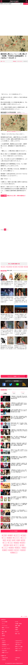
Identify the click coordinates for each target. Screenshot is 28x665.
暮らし (3, 633)
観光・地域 (4, 631)
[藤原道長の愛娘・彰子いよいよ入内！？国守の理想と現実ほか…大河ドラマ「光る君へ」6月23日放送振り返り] (7, 309)
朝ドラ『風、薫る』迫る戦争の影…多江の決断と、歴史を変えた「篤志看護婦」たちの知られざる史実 (19, 437)
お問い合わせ (18, 644)
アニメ (4, 537)
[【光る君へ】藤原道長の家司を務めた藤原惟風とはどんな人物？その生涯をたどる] (7, 277)
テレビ (5, 542)
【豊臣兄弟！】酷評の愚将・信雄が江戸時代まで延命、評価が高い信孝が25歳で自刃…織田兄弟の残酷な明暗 (19, 444)
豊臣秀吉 (12, 547)
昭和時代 (11, 550)
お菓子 (9, 540)
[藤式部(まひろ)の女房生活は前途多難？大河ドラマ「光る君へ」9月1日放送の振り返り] (20, 341)
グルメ (3, 629)
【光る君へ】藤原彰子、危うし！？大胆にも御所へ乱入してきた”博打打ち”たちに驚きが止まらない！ (20, 317)
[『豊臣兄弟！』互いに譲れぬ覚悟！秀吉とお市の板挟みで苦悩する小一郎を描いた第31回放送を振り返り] (5, 493)
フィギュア (5, 547)
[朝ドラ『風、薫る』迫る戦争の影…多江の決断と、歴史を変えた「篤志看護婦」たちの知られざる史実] (5, 439)
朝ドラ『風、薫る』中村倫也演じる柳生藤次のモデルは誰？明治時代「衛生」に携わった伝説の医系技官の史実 (19, 417)
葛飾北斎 (23, 550)
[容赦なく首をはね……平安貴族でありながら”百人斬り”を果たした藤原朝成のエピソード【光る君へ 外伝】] (20, 277)
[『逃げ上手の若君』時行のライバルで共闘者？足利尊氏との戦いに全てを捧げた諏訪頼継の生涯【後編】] (5, 479)
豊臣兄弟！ (18, 547)
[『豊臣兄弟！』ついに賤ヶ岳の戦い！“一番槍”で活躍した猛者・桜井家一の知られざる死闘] (5, 513)
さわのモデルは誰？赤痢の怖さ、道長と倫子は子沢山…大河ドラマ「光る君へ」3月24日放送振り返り (7, 332)
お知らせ (4, 642)
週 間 (14, 393)
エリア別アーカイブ (6, 648)
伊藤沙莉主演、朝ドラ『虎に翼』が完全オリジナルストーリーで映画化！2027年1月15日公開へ (19, 424)
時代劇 (23, 540)
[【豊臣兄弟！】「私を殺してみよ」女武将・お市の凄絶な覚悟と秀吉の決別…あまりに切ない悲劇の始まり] (5, 472)
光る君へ (4, 266)
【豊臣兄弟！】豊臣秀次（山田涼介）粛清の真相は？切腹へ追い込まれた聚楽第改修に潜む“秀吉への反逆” (19, 464)
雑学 (5, 540)
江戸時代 (5, 535)
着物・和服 (17, 625)
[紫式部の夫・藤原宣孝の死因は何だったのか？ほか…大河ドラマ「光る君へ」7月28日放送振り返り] (7, 292)
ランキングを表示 (13, 531)
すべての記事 (4, 621)
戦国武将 (10, 537)
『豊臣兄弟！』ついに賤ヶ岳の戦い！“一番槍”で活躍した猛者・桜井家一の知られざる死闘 (19, 511)
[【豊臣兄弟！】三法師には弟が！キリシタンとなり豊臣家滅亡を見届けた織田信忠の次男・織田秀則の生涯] (5, 405)
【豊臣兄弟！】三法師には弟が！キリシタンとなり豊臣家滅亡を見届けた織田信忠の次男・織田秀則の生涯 (19, 404)
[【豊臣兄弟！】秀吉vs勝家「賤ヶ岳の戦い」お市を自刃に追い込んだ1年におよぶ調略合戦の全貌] (5, 399)
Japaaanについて (18, 642)
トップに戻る (24, 616)
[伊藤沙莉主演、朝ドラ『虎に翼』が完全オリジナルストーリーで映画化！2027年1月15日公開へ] (5, 426)
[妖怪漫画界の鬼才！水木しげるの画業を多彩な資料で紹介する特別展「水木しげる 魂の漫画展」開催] (5, 459)
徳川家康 (6, 545)
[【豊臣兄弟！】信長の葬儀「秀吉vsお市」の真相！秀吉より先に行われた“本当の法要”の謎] (5, 432)
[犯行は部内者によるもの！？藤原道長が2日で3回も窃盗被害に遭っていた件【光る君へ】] (7, 341)
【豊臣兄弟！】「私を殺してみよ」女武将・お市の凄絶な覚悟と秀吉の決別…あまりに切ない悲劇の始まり (19, 471)
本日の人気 (4, 650)
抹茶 (12, 545)
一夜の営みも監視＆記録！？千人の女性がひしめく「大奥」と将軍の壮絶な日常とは (19, 518)
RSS (24, 384)
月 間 (23, 393)
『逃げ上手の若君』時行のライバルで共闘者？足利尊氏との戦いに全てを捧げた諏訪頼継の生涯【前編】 (19, 410)
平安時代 (15, 266)
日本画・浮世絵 (18, 623)
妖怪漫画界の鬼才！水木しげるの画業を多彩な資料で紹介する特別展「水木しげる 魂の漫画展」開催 (19, 457)
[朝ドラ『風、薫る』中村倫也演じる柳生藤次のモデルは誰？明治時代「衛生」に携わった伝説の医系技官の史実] (5, 419)
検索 (27, 1)
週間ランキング (18, 650)
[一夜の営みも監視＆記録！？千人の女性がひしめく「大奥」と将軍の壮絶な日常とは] (5, 519)
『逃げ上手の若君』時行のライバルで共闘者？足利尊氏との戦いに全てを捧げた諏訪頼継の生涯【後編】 (19, 477)
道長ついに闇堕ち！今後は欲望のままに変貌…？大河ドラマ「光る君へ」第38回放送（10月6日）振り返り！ (20, 332)
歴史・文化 (3, 61)
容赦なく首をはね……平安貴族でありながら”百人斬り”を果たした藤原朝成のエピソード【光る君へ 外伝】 (20, 284)
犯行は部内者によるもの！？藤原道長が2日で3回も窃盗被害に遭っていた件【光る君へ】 (7, 347)
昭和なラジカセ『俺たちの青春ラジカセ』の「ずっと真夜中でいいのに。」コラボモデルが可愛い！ (19, 451)
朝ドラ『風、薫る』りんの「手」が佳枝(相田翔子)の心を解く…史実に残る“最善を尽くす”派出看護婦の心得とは (19, 524)
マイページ (4, 646)
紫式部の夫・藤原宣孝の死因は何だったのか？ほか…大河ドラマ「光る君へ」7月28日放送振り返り (7, 299)
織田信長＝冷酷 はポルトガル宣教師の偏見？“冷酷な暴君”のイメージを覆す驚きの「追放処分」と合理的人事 (19, 504)
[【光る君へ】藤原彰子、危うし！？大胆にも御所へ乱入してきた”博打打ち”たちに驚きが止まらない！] (20, 309)
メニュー (1, 1)
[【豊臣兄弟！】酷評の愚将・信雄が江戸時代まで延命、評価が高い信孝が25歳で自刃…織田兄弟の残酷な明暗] (5, 446)
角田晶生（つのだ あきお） (18, 61)
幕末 (14, 540)
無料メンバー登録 (18, 646)
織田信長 (17, 542)
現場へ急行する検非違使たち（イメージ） (14, 131)
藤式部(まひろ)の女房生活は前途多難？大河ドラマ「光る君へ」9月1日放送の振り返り (20, 347)
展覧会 (24, 547)
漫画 (19, 540)
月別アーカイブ (18, 648)
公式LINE (17, 384)
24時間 (5, 393)
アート (3, 623)
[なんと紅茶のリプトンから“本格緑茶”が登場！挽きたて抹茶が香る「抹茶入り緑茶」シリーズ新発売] (5, 499)
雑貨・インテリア (5, 627)
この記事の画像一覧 (15, 263)
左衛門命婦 (10, 266)
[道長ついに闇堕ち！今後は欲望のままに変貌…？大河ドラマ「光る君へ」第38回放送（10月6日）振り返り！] (20, 325)
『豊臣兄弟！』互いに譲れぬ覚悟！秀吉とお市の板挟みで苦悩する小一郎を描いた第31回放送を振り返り (19, 491)
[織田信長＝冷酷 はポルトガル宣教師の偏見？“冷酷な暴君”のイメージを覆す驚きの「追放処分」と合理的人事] (5, 506)
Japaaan (14, 1)
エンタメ (17, 631)
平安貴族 (21, 266)
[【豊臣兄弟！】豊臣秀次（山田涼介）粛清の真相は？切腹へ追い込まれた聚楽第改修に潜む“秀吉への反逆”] (5, 466)
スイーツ (24, 537)
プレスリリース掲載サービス (13, 376)
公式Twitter (10, 384)
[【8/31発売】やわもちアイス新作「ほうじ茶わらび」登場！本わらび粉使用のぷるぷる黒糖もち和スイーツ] (5, 486)
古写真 (3, 635)
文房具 (22, 545)
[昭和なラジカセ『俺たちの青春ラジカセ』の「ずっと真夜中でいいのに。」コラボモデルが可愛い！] (5, 452)
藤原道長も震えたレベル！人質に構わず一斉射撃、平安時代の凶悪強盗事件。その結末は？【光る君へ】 (14, 56)
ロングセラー (17, 537)
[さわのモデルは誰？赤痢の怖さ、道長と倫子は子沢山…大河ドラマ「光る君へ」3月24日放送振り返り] (7, 325)
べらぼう (11, 542)
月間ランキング (5, 652)
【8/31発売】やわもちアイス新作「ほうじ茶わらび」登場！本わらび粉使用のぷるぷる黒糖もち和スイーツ (19, 484)
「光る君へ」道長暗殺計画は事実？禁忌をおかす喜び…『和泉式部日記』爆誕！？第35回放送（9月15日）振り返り (20, 300)
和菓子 (16, 629)
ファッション (4, 625)
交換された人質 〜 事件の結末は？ (13, 195)
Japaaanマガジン (18, 640)
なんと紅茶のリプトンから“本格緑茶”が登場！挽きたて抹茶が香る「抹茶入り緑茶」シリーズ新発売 (19, 498)
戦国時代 (11, 535)
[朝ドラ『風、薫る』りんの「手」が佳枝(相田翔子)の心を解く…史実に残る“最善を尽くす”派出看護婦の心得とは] (5, 526)
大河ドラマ (17, 535)
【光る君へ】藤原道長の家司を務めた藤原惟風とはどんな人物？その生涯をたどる (7, 283)
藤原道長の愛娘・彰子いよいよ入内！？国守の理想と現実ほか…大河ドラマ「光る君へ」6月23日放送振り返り (7, 317)
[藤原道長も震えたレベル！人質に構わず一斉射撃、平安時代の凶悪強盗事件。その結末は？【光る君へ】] (14, 44)
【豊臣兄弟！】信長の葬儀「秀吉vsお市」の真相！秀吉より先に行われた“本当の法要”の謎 (19, 431)
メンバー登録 (26, 3)
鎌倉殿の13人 (14, 552)
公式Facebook (4, 384)
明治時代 (23, 542)
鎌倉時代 (5, 550)
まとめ (16, 621)
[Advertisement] (14, 20)
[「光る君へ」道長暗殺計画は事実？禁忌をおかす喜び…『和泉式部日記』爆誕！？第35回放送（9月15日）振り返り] (20, 292)
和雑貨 (16, 627)
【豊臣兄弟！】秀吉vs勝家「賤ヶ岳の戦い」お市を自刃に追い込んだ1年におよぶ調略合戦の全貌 (19, 397)
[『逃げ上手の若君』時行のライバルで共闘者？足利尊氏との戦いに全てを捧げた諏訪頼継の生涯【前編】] (5, 412)
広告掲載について (5, 644)
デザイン (17, 545)
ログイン (21, 3)
